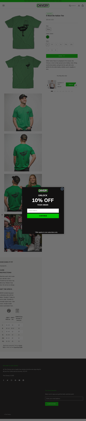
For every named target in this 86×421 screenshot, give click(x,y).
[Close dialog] (62, 189)
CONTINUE (43, 216)
